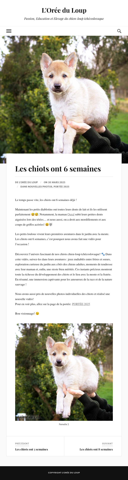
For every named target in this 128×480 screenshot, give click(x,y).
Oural (71, 214)
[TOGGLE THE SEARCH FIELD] (119, 31)
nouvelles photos (40, 186)
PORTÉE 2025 (81, 304)
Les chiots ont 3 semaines (31, 449)
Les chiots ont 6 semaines (58, 168)
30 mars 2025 (57, 182)
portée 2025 (62, 186)
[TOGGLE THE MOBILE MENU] (8, 31)
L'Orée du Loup (64, 10)
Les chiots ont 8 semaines (96, 449)
